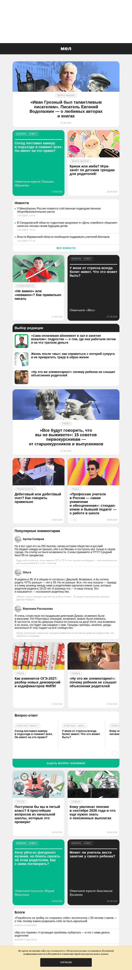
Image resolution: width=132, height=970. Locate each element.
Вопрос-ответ (26, 715)
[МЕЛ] (66, 48)
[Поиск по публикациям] (3, 49)
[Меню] (126, 48)
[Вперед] (114, 754)
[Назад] (108, 754)
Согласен (66, 962)
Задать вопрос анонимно (66, 763)
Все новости (66, 248)
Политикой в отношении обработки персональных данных (78, 954)
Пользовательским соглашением (84, 950)
